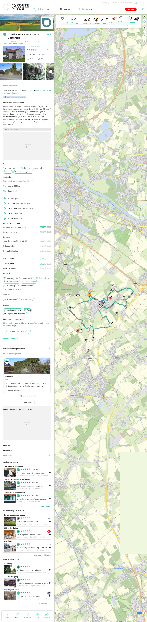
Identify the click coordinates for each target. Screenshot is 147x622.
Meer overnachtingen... (42, 555)
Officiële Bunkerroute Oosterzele (17, 479)
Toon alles (27, 402)
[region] (100, 318)
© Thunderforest (127, 621)
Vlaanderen (27, 168)
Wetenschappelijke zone (23, 172)
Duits (37, 90)
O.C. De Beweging (11, 577)
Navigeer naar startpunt (18, 331)
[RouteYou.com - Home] (20, 7)
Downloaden (27, 618)
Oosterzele (38, 168)
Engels (43, 90)
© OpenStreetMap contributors (139, 621)
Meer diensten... (45, 603)
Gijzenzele (8, 172)
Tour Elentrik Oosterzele (13, 466)
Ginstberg (8, 564)
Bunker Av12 (10, 377)
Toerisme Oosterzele (35, 47)
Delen (37, 618)
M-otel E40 (8, 541)
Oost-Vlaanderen (19, 42)
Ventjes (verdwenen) (12, 590)
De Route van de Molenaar (14, 492)
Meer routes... (46, 506)
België (12, 42)
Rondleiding (105, 3)
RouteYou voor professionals (122, 3)
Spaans (14, 93)
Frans (49, 90)
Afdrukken (17, 618)
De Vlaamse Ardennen (31, 42)
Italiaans (7, 93)
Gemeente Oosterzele (43, 42)
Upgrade (131, 9)
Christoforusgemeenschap (14, 515)
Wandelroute (6, 42)
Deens (31, 90)
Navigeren (7, 618)
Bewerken (47, 618)
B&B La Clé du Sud (11, 528)
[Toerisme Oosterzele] (46, 26)
